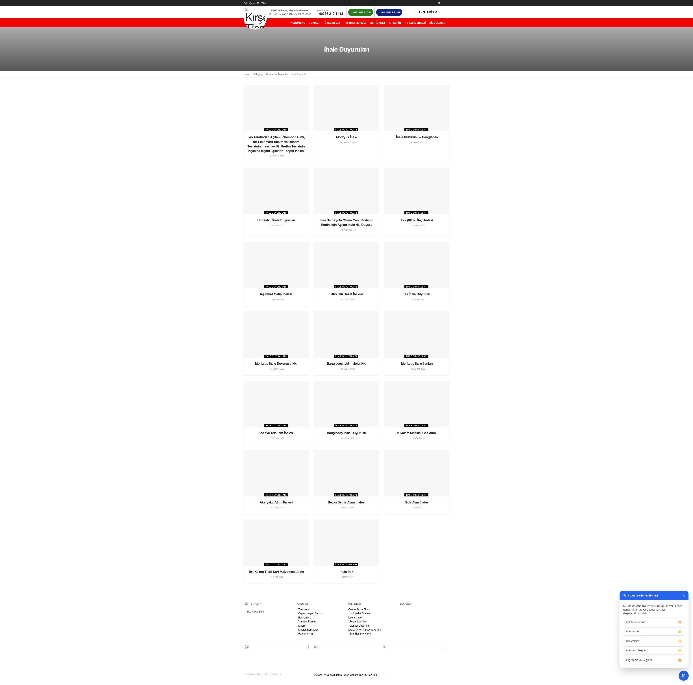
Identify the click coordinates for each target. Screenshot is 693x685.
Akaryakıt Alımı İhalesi (276, 502)
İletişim (396, 678)
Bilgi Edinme (389, 674)
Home (247, 74)
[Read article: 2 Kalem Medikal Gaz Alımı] (416, 404)
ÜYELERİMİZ (332, 23)
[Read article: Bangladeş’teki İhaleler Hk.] (346, 334)
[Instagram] (269, 619)
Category (257, 74)
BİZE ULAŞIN (437, 23)
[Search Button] (406, 12)
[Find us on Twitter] (439, 3)
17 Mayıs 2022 (418, 225)
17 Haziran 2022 (277, 225)
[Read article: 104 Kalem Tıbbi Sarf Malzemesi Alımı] (276, 543)
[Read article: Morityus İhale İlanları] (416, 334)
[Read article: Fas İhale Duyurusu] (416, 265)
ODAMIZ (314, 23)
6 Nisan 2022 (347, 299)
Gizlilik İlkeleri (429, 674)
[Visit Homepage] (255, 18)
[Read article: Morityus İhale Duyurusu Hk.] (276, 334)
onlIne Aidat (362, 12)
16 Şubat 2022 (418, 368)
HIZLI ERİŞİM (428, 12)
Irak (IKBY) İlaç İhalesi (417, 220)
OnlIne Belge (390, 12)
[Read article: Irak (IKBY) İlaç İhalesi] (416, 191)
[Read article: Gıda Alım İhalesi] (416, 473)
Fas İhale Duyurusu (416, 294)
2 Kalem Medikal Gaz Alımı (417, 432)
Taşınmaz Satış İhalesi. (276, 294)
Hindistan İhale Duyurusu (276, 220)
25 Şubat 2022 (277, 368)
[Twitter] (260, 619)
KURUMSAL (298, 23)
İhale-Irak (346, 571)
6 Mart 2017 (347, 576)
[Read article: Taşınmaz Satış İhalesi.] (276, 265)
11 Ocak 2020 (418, 438)
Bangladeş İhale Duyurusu (346, 432)
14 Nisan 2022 (277, 299)
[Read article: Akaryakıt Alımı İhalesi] (276, 473)
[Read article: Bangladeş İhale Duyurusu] (346, 404)
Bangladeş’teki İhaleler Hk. (346, 363)
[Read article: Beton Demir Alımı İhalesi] (346, 473)
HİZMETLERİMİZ (356, 23)
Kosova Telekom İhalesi (276, 432)
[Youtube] (278, 619)
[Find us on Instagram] (444, 3)
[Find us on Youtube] (448, 3)
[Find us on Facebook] (434, 3)
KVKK (386, 678)
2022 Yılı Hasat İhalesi (346, 294)
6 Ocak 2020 (277, 507)
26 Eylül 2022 (277, 155)
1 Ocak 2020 (417, 507)
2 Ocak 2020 (347, 507)
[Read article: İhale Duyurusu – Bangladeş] (416, 108)
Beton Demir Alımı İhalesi (346, 502)
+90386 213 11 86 (330, 13)
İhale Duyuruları (299, 74)
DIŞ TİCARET (377, 23)
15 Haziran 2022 (347, 229)
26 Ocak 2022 (277, 438)
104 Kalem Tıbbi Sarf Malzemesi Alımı (276, 571)
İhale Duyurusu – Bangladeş (417, 137)
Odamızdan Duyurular (277, 74)
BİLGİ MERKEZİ (416, 23)
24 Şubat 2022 (347, 368)
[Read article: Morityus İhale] (346, 108)
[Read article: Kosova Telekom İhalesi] (276, 404)
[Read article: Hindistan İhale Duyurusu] (276, 191)
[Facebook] (251, 619)
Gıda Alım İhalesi (417, 502)
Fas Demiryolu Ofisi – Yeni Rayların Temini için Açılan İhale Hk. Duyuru (346, 222)
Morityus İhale (346, 137)
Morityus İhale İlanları (417, 363)
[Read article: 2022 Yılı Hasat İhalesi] (346, 265)
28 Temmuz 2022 (347, 142)
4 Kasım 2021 (347, 438)
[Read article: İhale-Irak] (346, 543)
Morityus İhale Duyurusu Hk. (276, 363)
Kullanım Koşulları (408, 674)
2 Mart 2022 (417, 299)
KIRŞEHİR (395, 23)
